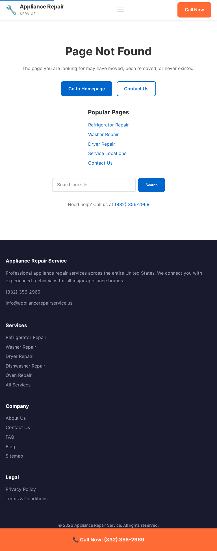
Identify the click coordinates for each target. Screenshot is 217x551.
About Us (16, 418)
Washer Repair (103, 134)
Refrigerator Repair (108, 125)
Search (152, 185)
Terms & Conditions (26, 498)
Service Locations (107, 153)
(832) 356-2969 (132, 204)
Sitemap (14, 456)
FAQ (10, 437)
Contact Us (136, 88)
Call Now (194, 9)
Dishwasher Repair (25, 366)
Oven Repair (19, 375)
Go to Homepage (86, 88)
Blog (10, 446)
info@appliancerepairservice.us (39, 303)
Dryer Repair (101, 144)
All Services (18, 385)
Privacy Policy (21, 489)
